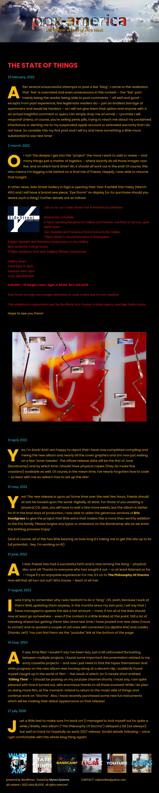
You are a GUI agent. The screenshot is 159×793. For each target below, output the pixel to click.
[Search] (148, 6)
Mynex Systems (59, 779)
